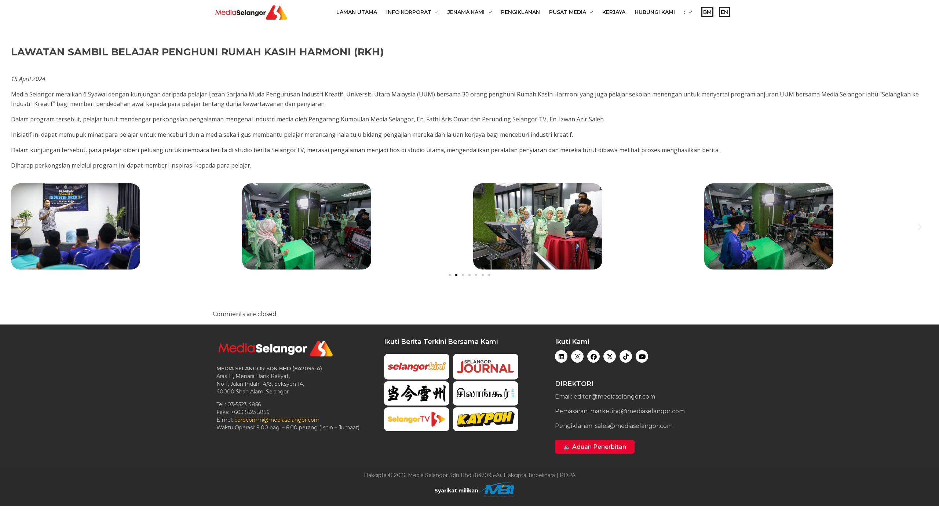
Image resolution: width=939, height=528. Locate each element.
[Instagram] (577, 356)
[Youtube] (642, 356)
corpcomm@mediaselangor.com (276, 420)
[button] (19, 226)
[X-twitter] (609, 356)
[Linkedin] (561, 356)
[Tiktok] (626, 356)
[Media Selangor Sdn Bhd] (251, 12)
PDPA (568, 475)
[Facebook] (593, 356)
